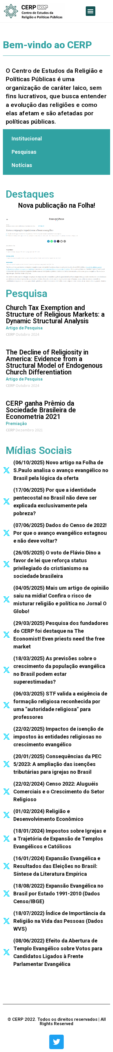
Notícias (22, 165)
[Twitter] (56, 1042)
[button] (90, 11)
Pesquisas (24, 152)
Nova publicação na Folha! (56, 205)
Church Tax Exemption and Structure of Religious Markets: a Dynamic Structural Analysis (55, 314)
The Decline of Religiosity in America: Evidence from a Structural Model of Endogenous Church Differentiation (54, 362)
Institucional (27, 139)
